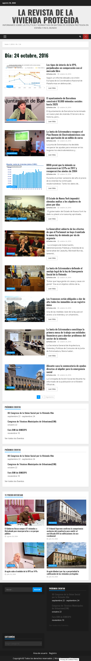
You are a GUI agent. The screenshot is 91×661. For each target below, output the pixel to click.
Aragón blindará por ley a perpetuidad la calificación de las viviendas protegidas (66, 555)
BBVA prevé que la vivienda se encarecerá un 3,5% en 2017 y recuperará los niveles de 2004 (25, 177)
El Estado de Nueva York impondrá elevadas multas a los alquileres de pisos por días (25, 209)
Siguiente (50, 397)
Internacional (11, 219)
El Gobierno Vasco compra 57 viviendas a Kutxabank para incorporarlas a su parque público (24, 513)
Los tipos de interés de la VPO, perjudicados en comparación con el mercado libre (25, 76)
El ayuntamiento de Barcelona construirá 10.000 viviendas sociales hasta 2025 (25, 110)
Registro (53, 653)
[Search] (80, 36)
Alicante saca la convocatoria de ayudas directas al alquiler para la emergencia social (25, 377)
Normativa (10, 253)
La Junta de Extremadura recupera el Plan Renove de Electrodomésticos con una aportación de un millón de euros (25, 143)
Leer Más (52, 88)
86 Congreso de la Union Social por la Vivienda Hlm (31, 412)
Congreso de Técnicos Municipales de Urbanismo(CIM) (32, 421)
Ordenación (22, 219)
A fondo (9, 86)
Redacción (52, 74)
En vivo (86, 36)
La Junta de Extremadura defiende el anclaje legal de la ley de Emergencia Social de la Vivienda (25, 278)
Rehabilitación (12, 153)
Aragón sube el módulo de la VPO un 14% (24, 555)
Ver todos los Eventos (14, 438)
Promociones (11, 120)
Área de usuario (40, 653)
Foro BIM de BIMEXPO (17, 429)
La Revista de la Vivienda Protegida (45, 16)
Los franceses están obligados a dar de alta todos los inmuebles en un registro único (25, 309)
